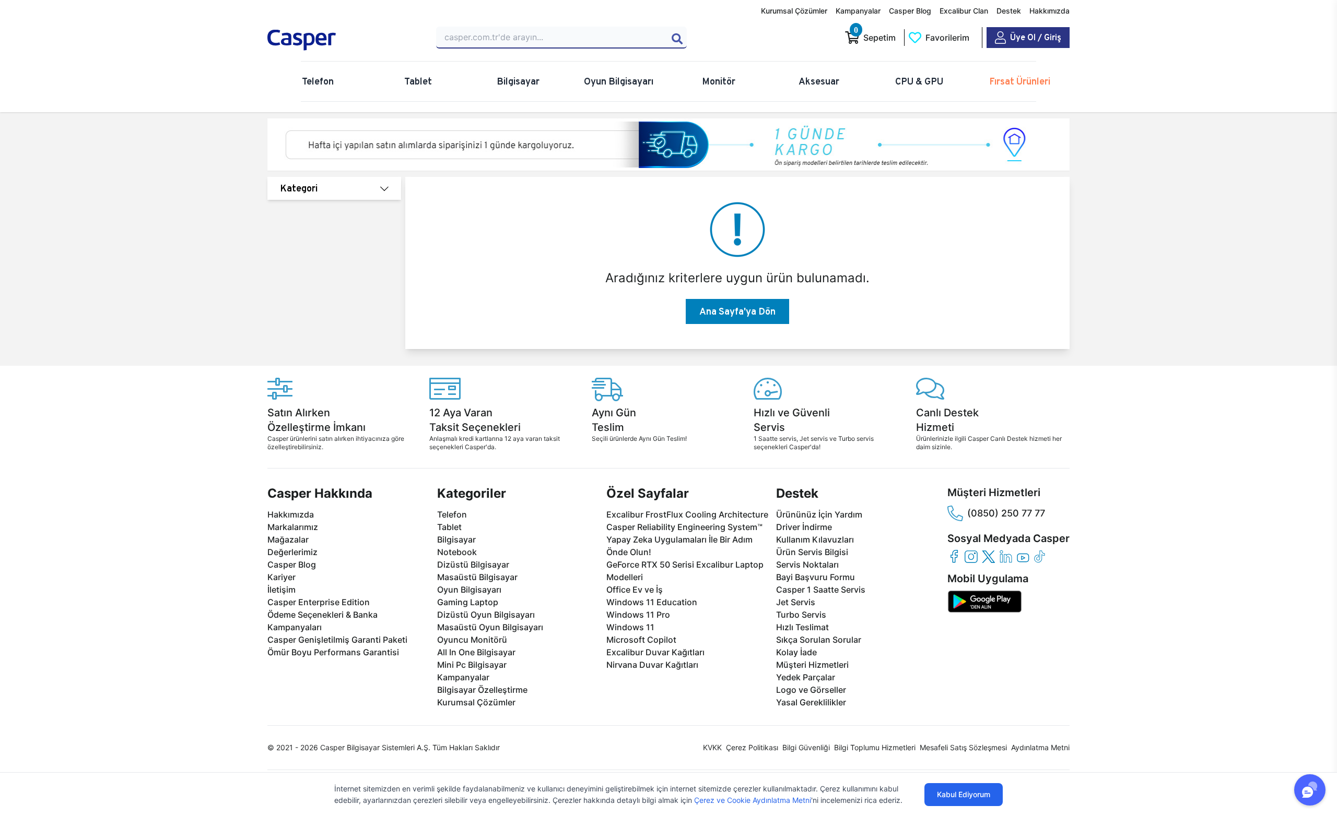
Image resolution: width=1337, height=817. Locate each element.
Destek (1008, 10)
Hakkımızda (1049, 10)
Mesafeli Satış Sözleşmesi (963, 747)
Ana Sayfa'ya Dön (737, 311)
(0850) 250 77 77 (1006, 513)
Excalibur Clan (964, 10)
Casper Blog (910, 10)
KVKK (712, 747)
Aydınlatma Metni (1040, 747)
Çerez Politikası (752, 747)
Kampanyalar (858, 10)
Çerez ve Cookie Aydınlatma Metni (752, 800)
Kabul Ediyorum (963, 794)
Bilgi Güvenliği (806, 747)
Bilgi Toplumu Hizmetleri (875, 747)
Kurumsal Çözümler (794, 10)
